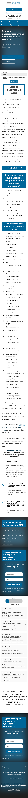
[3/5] (14, 601)
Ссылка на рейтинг (7, 544)
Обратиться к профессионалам (16, 768)
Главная (4, 22)
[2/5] (10, 601)
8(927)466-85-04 (17, 18)
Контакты (20, 22)
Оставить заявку (13, 9)
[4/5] (17, 601)
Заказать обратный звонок (14, 12)
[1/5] (7, 601)
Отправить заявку (14, 584)
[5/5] (20, 601)
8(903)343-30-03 (13, 16)
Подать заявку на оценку (14, 450)
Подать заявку (14, 25)
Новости (4, 25)
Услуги (11, 22)
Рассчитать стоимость (13, 56)
